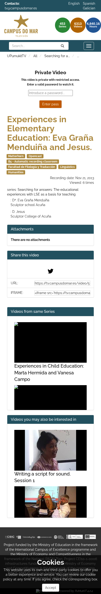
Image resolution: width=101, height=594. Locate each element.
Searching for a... (57, 56)
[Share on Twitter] (50, 272)
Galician (89, 8)
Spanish (89, 3)
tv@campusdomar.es (21, 8)
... (78, 56)
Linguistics (67, 167)
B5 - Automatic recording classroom (32, 161)
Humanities (15, 172)
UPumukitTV (16, 56)
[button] (50, 255)
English (74, 3)
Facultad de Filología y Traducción (31, 167)
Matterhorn (15, 156)
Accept (50, 588)
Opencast (35, 156)
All (35, 56)
